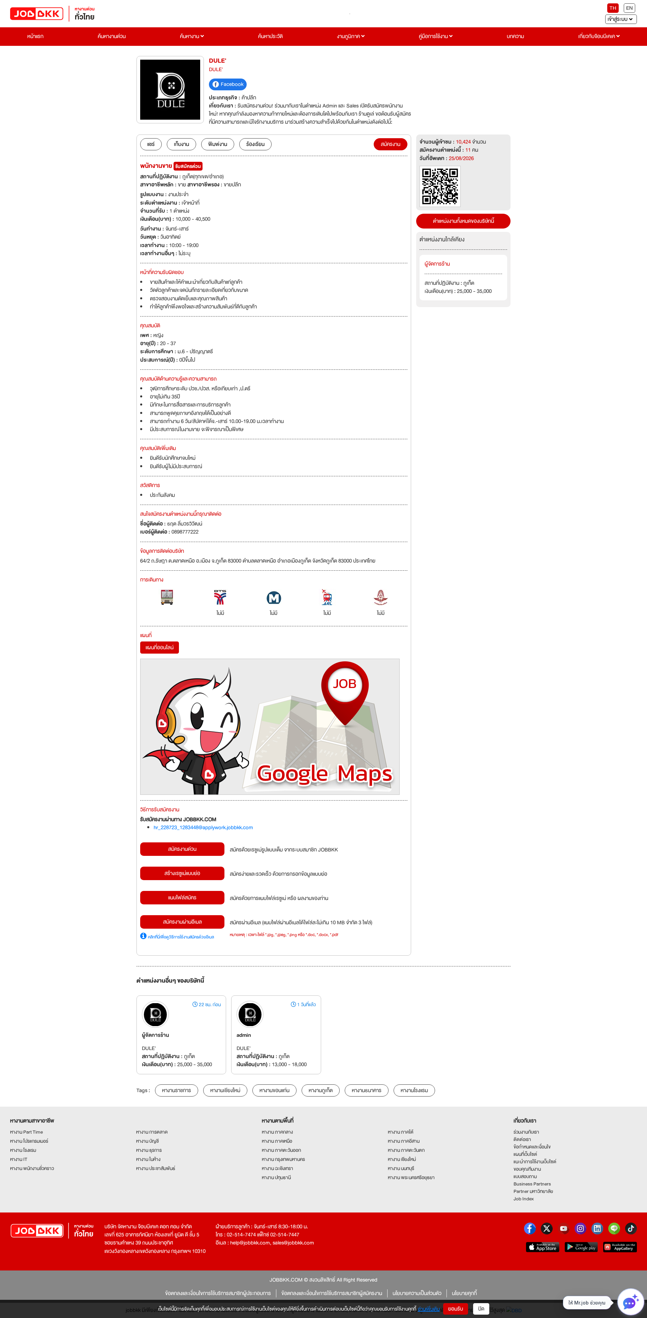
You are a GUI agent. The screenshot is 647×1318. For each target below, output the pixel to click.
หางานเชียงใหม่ (225, 1090)
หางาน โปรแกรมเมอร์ (29, 1141)
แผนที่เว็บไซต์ (525, 1154)
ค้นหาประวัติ (270, 36)
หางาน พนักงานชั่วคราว (32, 1168)
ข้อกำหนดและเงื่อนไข (532, 1146)
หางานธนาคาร (366, 1090)
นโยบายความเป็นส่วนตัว (417, 1293)
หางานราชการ (176, 1090)
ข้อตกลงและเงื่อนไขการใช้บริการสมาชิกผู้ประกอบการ (218, 1293)
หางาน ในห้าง (148, 1159)
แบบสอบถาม (525, 1176)
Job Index (524, 1198)
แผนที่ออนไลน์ (160, 647)
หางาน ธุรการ (149, 1150)
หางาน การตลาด (152, 1132)
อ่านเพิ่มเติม (429, 1309)
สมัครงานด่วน (182, 849)
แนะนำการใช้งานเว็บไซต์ (535, 1161)
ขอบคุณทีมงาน (527, 1169)
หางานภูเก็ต (321, 1090)
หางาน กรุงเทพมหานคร (283, 1159)
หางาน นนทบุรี (401, 1168)
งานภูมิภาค (349, 36)
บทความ (515, 36)
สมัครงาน (390, 144)
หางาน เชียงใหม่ (402, 1159)
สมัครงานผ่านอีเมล (182, 922)
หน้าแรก (35, 36)
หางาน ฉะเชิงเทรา (277, 1168)
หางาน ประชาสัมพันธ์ (155, 1168)
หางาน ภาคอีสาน (404, 1141)
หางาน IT (18, 1159)
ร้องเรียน (255, 144)
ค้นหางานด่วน (112, 36)
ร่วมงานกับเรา (526, 1132)
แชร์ (151, 144)
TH (613, 8)
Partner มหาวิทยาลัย (533, 1191)
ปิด (481, 1309)
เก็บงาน (181, 144)
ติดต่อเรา (522, 1139)
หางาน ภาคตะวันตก (406, 1150)
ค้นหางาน (190, 36)
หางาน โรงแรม (23, 1150)
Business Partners (532, 1184)
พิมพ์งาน (217, 144)
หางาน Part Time (26, 1132)
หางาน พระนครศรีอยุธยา (411, 1177)
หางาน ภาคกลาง (277, 1132)
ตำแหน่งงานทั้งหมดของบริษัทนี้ (463, 221)
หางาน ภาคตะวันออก (281, 1150)
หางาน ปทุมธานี (276, 1177)
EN (629, 8)
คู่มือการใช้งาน (434, 36)
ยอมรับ (455, 1309)
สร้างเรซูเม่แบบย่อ (182, 873)
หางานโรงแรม (414, 1090)
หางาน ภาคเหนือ (277, 1141)
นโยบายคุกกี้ (464, 1293)
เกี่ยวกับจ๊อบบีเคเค (597, 36)
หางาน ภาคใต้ (400, 1132)
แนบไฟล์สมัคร (182, 897)
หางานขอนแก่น (274, 1090)
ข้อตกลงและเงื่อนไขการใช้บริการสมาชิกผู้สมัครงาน (331, 1293)
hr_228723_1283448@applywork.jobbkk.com (203, 827)
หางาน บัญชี (147, 1141)
